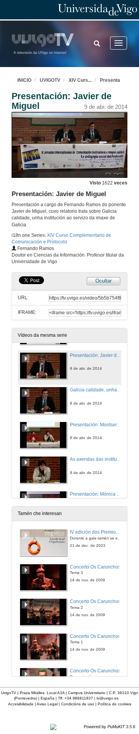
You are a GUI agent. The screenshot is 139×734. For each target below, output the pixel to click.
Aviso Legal (47, 704)
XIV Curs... (80, 80)
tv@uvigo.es (108, 698)
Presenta (110, 80)
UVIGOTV (50, 80)
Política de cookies (114, 704)
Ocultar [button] (103, 281)
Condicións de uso (77, 704)
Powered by (109, 726)
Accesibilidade (21, 704)
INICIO (24, 80)
